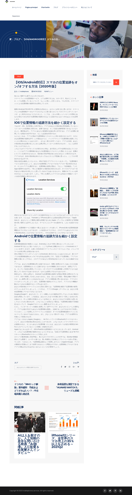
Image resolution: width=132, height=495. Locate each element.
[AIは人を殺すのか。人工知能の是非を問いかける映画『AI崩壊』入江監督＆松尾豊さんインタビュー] (29, 422)
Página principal (31, 7)
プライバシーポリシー (69, 7)
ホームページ (16, 7)
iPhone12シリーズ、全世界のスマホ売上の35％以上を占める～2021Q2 (109, 175)
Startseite (45, 7)
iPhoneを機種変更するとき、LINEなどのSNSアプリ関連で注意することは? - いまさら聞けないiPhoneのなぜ (109, 138)
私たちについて (86, 7)
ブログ (55, 7)
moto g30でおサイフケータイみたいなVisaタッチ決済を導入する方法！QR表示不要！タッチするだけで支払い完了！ (109, 210)
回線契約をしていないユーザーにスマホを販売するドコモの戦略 (109, 121)
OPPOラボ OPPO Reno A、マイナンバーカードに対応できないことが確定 (109, 105)
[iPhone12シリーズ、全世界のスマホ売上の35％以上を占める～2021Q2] (63, 422)
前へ (15, 381)
